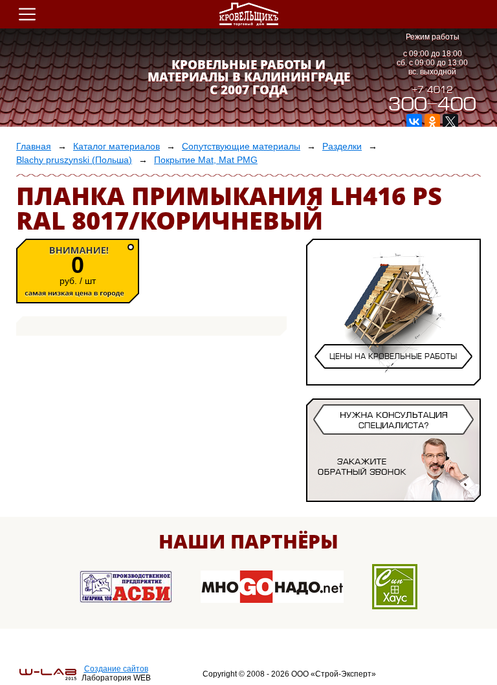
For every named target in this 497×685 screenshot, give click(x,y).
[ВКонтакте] (414, 121)
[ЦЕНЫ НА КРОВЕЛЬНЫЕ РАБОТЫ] (393, 373)
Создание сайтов (116, 668)
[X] (450, 121)
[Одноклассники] (432, 121)
